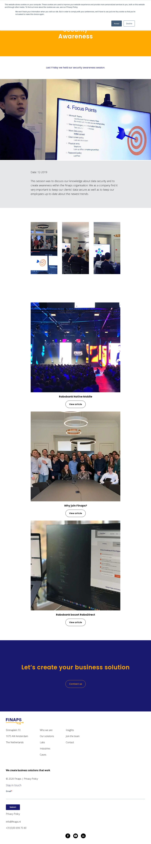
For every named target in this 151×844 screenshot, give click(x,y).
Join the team (72, 736)
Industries (45, 748)
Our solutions (47, 736)
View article (75, 404)
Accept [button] (116, 23)
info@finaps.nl (13, 821)
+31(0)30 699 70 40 (16, 828)
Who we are (46, 730)
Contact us (75, 684)
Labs (42, 742)
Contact (70, 742)
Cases (43, 754)
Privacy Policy (31, 778)
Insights (70, 730)
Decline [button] (129, 23)
